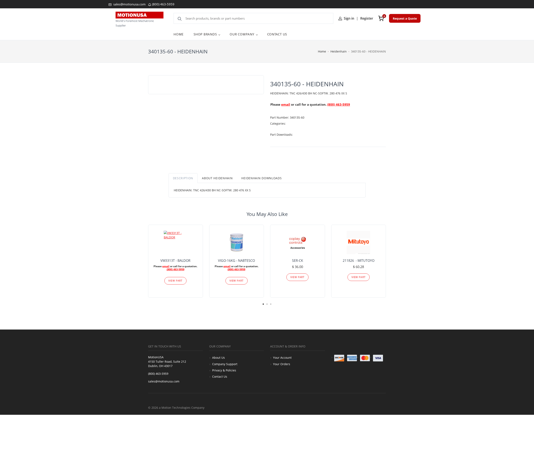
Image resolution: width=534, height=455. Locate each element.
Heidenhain (338, 51)
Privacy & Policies (224, 370)
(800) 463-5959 (163, 4)
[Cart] (381, 18)
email (285, 104)
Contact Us (219, 377)
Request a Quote (405, 18)
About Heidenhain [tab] (217, 178)
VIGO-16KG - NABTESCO (236, 260)
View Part (175, 280)
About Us (218, 358)
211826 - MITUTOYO (358, 260)
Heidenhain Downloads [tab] (261, 178)
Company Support (224, 364)
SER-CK (297, 260)
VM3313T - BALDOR (175, 260)
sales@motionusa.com (129, 4)
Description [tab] (183, 178)
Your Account (282, 358)
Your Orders (281, 364)
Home (322, 51)
